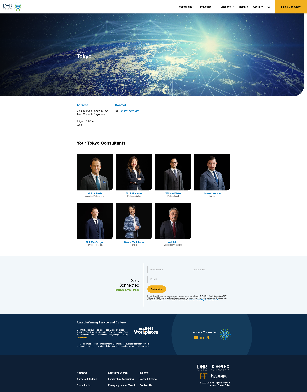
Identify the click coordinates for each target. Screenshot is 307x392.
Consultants (84, 385)
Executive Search (118, 372)
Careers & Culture (87, 379)
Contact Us (145, 385)
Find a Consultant (291, 6)
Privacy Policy (224, 385)
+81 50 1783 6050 (129, 110)
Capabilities (185, 6)
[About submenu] (262, 6)
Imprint (213, 385)
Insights (243, 6)
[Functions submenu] (233, 6)
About (256, 6)
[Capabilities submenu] (194, 6)
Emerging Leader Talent (121, 385)
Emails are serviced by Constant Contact (203, 300)
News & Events (148, 379)
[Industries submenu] (214, 6)
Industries (206, 6)
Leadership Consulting (121, 379)
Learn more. (82, 337)
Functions (225, 6)
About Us (82, 372)
